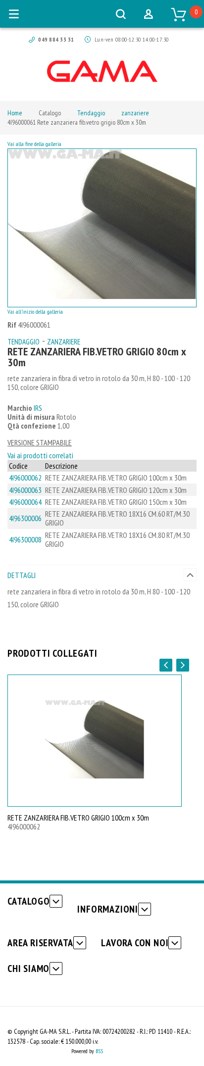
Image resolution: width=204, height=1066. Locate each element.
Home (14, 112)
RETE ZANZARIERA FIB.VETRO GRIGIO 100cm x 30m (78, 818)
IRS (38, 408)
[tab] (102, 575)
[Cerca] (121, 14)
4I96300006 (25, 518)
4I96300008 (25, 539)
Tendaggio (91, 112)
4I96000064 (25, 502)
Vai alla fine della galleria (34, 143)
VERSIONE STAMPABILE (39, 442)
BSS (99, 1051)
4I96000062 (25, 478)
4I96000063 (25, 490)
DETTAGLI (21, 575)
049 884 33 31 (56, 39)
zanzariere (135, 112)
